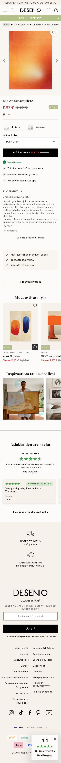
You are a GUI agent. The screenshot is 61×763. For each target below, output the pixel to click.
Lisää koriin (30, 152)
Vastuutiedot (21, 659)
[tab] (10, 94)
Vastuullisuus (21, 671)
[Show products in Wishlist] (48, 10)
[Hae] (12, 10)
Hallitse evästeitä (43, 691)
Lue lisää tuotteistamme (30, 237)
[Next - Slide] (57, 60)
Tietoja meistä (21, 648)
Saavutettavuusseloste (15, 677)
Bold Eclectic (21, 24)
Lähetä (30, 628)
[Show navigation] (5, 10)
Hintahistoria (10, 230)
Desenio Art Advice (43, 648)
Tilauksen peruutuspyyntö (42, 684)
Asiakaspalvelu (41, 654)
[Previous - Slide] (4, 60)
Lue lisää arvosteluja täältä (30, 511)
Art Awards (22, 693)
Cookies (37, 671)
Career (25, 665)
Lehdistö (24, 654)
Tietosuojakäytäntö (18, 636)
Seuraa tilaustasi (42, 659)
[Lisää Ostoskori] (35, 347)
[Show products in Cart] (56, 10)
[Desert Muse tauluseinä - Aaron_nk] (23, 399)
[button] (45, 747)
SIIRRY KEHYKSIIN (30, 282)
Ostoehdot (39, 665)
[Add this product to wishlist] (54, 32)
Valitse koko (10, 135)
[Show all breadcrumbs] (6, 24)
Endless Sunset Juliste (46, 24)
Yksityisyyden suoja (44, 677)
